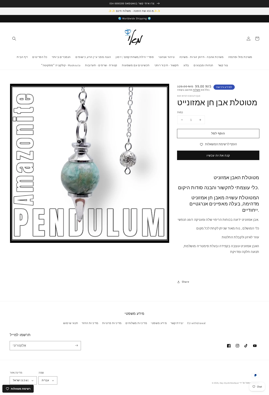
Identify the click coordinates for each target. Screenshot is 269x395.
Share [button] (185, 281)
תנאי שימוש (70, 323)
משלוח (196, 89)
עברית (45, 380)
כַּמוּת (180, 112)
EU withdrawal (196, 323)
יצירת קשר (177, 323)
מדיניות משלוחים (136, 323)
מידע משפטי (159, 323)
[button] (14, 38)
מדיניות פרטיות (112, 323)
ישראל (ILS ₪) (21, 380)
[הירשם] (76, 345)
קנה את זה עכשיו (218, 155)
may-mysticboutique (229, 383)
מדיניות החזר (90, 323)
